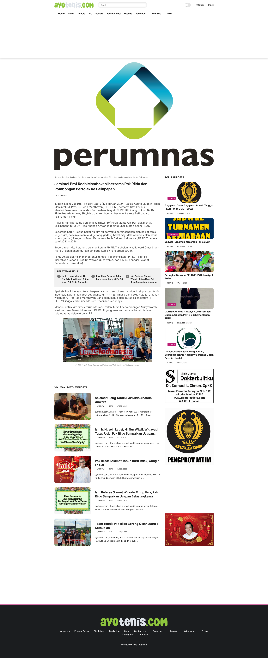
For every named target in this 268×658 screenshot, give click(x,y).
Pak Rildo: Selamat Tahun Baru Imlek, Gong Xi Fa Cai (109, 277)
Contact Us (140, 631)
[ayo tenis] (74, 6)
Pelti (169, 13)
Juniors (81, 13)
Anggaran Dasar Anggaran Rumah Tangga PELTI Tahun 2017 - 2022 (189, 207)
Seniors (99, 13)
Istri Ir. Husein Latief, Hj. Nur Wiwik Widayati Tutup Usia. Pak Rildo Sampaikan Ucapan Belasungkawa (75, 279)
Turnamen (173, 235)
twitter (173, 631)
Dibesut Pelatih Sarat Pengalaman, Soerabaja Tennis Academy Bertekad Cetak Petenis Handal (189, 355)
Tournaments (114, 13)
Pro (90, 13)
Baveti (111, 532)
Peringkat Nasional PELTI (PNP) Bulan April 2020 (189, 277)
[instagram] (207, 14)
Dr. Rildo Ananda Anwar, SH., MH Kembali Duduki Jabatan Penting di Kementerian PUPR (188, 315)
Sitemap (200, 5)
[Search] (144, 5)
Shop (126, 631)
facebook (158, 631)
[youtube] (212, 14)
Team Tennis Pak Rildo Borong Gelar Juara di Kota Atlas (127, 526)
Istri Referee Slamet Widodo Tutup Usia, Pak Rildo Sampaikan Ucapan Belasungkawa (143, 279)
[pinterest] (73, 378)
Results (128, 13)
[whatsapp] (198, 14)
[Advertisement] (134, 38)
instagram (127, 634)
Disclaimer (99, 631)
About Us (156, 13)
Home (61, 13)
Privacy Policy (81, 631)
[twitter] (194, 14)
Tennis (65, 177)
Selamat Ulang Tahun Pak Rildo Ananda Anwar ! (123, 400)
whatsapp (189, 631)
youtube (144, 634)
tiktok (205, 631)
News (71, 13)
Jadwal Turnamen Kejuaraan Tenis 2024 (187, 242)
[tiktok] (203, 14)
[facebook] (190, 14)
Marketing (114, 631)
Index (211, 5)
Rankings (140, 13)
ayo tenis (143, 645)
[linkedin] (79, 378)
